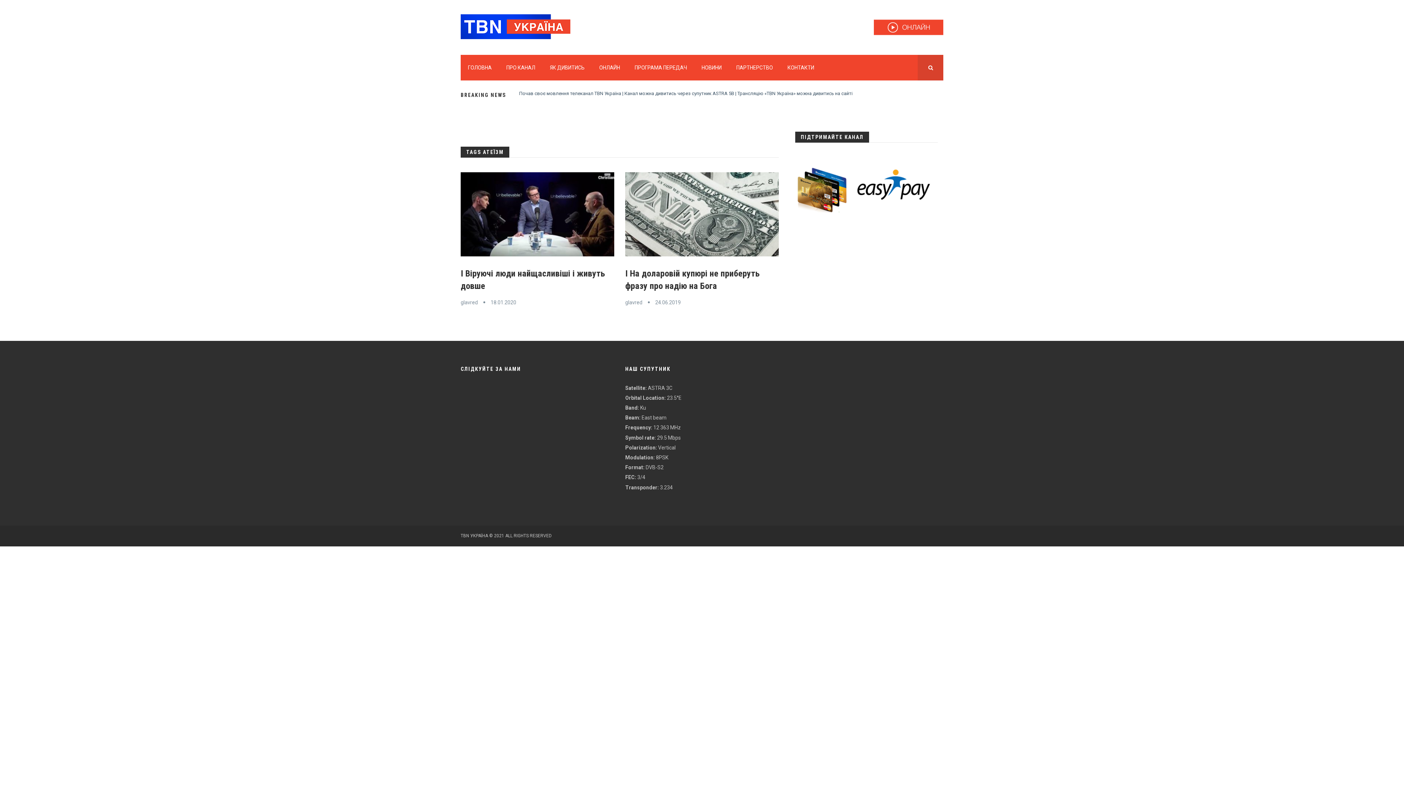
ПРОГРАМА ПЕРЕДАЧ (661, 68)
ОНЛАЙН (609, 68)
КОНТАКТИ (801, 68)
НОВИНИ (712, 68)
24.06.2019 (668, 302)
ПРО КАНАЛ (520, 68)
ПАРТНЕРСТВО (754, 68)
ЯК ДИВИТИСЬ (567, 68)
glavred (469, 302)
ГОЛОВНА (480, 68)
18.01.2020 (503, 302)
